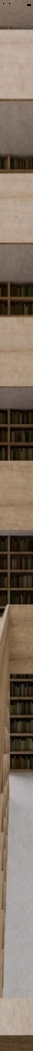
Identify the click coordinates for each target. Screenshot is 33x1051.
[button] (29, 3)
